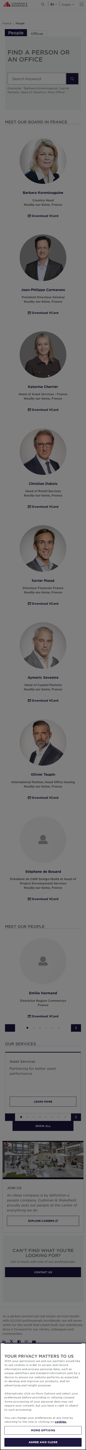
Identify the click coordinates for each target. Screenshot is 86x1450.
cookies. (61, 1421)
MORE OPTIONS (43, 1430)
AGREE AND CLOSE (43, 1442)
